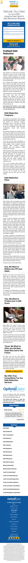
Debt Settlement (7, 431)
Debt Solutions (7, 445)
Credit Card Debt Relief (9, 472)
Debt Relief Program (8, 462)
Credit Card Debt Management (11, 489)
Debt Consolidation (8, 435)
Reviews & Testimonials (14, 521)
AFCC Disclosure (14, 528)
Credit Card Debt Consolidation (11, 485)
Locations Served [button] (13, 534)
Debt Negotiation (7, 455)
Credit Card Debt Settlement (10, 482)
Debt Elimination (7, 452)
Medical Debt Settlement (10, 468)
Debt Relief (6, 428)
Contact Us (14, 531)
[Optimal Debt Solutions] (14, 499)
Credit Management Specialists (11, 492)
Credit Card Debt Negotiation (11, 479)
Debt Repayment (7, 448)
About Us (14, 519)
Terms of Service (14, 526)
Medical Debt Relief (8, 465)
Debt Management (8, 441)
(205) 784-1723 (14, 4)
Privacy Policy (14, 524)
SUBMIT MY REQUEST (13, 40)
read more (19, 416)
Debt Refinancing (7, 458)
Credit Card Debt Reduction (10, 475)
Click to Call (14, 6)
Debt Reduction (7, 438)
